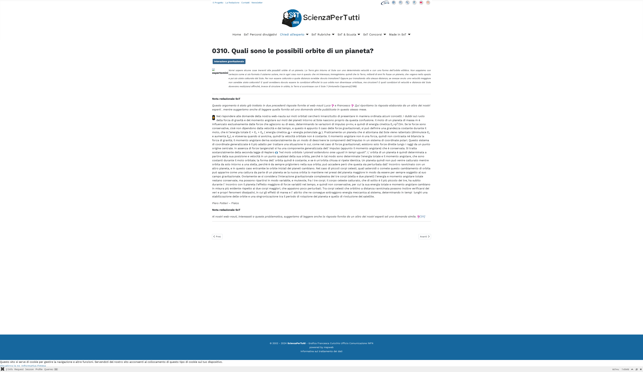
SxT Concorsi (372, 34)
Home (236, 34)
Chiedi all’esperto (292, 34)
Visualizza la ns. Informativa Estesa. (23, 365)
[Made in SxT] (408, 34)
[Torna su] (637, 365)
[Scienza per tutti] (321, 18)
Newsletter (257, 2)
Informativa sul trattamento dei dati (321, 351)
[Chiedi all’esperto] (306, 34)
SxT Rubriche (320, 34)
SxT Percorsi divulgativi (260, 34)
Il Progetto (218, 2)
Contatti (245, 2)
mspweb (329, 347)
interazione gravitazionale (229, 61)
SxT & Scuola (347, 34)
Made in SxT (397, 34)
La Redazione (232, 2)
